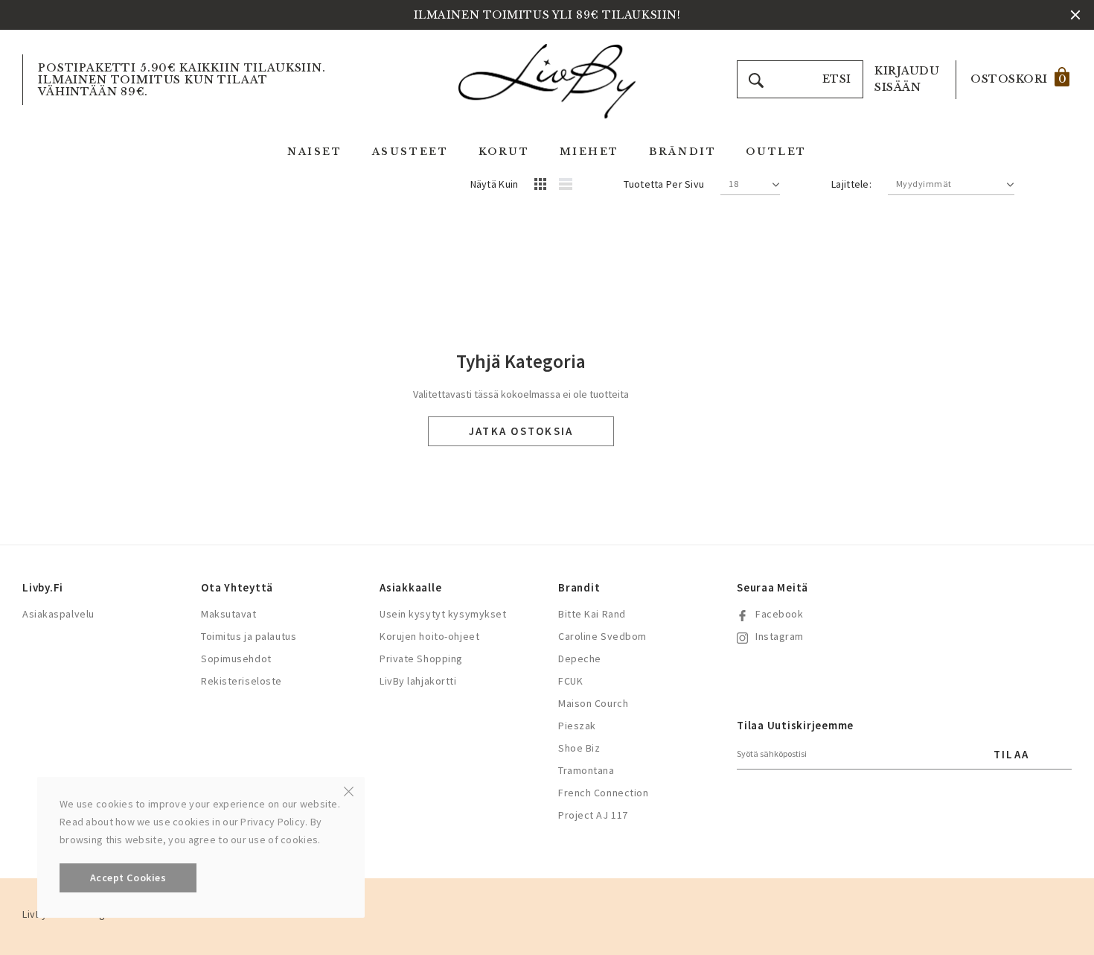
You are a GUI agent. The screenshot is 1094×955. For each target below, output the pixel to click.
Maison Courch (593, 703)
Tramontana (586, 770)
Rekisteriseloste (241, 681)
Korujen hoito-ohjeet (429, 636)
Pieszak (577, 725)
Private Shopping (421, 658)
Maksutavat (229, 614)
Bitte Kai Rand (592, 614)
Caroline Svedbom (602, 636)
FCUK (570, 681)
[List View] (571, 186)
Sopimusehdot (236, 658)
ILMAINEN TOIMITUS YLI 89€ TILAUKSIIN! (547, 15)
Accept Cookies (128, 877)
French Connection (603, 792)
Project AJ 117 (593, 815)
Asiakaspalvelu (58, 614)
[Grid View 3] (542, 186)
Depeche (579, 658)
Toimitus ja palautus (248, 636)
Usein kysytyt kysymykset (443, 614)
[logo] (547, 80)
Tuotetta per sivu (664, 184)
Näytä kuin (494, 184)
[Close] (349, 790)
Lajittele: (851, 184)
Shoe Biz (579, 748)
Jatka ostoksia (521, 431)
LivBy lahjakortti (418, 681)
